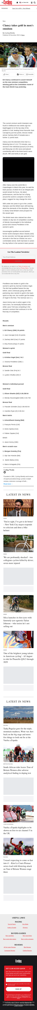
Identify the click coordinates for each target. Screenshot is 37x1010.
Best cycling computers (27, 939)
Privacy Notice (25, 268)
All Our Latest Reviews (10, 947)
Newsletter (30, 74)
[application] (18, 168)
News (4, 21)
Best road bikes (10, 935)
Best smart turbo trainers (9, 939)
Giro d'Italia (25, 924)
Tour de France (12, 924)
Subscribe (25, 2)
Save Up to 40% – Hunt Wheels (21, 8)
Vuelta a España (11, 927)
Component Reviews (9, 950)
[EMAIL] (5, 472)
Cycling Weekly (10, 33)
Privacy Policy (25, 996)
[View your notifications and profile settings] (17, 2)
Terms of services (23, 266)
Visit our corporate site (25, 1003)
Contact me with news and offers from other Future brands (19, 984)
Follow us (21, 74)
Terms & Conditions (16, 997)
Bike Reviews (27, 947)
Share (7, 74)
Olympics (25, 927)
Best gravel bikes (27, 935)
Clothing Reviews (27, 950)
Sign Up (18, 989)
